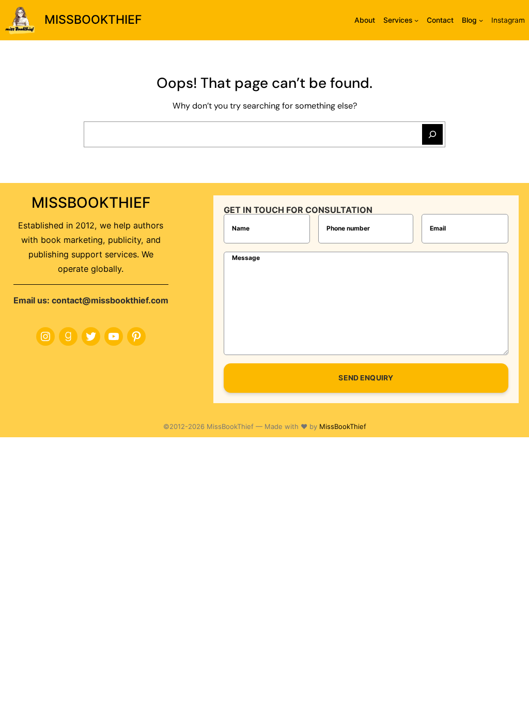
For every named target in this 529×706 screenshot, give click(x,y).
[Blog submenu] (481, 20)
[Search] (432, 134)
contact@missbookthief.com (110, 300)
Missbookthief (93, 19)
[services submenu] (416, 20)
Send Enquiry (365, 378)
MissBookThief (342, 426)
